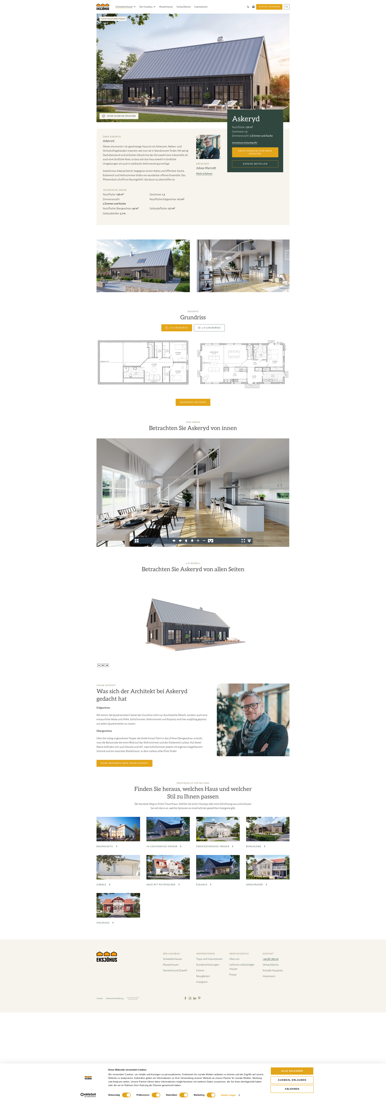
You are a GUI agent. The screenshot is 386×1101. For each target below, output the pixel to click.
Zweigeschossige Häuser (213, 846)
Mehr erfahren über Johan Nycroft (125, 763)
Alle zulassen (292, 1071)
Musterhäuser (166, 6)
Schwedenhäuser (124, 6)
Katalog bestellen (255, 164)
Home (103, 19)
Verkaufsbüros (183, 6)
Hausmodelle (112, 19)
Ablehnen (292, 1089)
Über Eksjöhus (239, 953)
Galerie (200, 970)
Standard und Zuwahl (175, 970)
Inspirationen (201, 6)
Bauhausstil (105, 846)
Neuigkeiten (203, 976)
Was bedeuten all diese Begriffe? (244, 143)
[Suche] (248, 7)
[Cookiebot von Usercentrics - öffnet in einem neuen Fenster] (88, 1095)
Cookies (99, 998)
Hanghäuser (255, 884)
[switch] (156, 1095)
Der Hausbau (146, 6)
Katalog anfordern (269, 7)
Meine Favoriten (287, 6)
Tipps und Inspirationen (209, 959)
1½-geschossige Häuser (162, 846)
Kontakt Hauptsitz (273, 970)
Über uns (234, 959)
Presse (233, 974)
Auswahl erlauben (292, 1080)
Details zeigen (228, 1095)
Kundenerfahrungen (207, 964)
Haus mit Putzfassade (161, 884)
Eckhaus (202, 884)
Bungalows (254, 846)
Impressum (269, 976)
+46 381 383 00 (270, 959)
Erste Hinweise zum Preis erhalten (255, 152)
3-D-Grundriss (211, 328)
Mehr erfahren (204, 173)
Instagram (202, 981)
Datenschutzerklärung (114, 998)
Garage (101, 884)
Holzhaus (103, 923)
